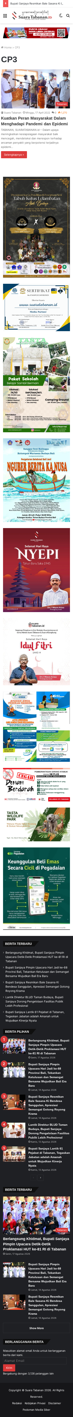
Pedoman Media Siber (36, 1409)
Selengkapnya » (14, 154)
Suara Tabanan (12, 112)
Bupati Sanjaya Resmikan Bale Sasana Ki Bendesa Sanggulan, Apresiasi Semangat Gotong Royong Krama (37, 986)
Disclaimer (54, 1403)
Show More (36, 1328)
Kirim (9, 1367)
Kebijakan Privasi (35, 1403)
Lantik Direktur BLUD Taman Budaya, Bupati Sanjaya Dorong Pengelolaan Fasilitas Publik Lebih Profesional (34, 1001)
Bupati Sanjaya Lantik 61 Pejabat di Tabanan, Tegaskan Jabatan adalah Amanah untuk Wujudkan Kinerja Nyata (34, 1016)
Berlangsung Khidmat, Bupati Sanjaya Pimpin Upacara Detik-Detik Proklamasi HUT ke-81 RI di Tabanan (36, 957)
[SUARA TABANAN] (33, 15)
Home (7, 47)
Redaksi (17, 1403)
